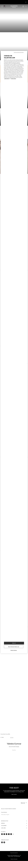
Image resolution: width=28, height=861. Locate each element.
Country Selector (4, 812)
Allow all (14, 643)
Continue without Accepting (19, 52)
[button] (14, 821)
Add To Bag (11, 737)
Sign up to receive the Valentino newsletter (8, 808)
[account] (2, 6)
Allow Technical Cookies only (13, 646)
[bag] (23, 6)
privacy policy (13, 78)
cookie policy (6, 78)
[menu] (26, 6)
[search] (5, 6)
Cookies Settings (14, 650)
